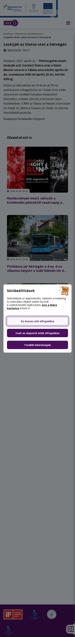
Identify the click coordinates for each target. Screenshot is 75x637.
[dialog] (37, 318)
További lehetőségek (37, 345)
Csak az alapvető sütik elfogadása (37, 333)
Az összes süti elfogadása (37, 321)
